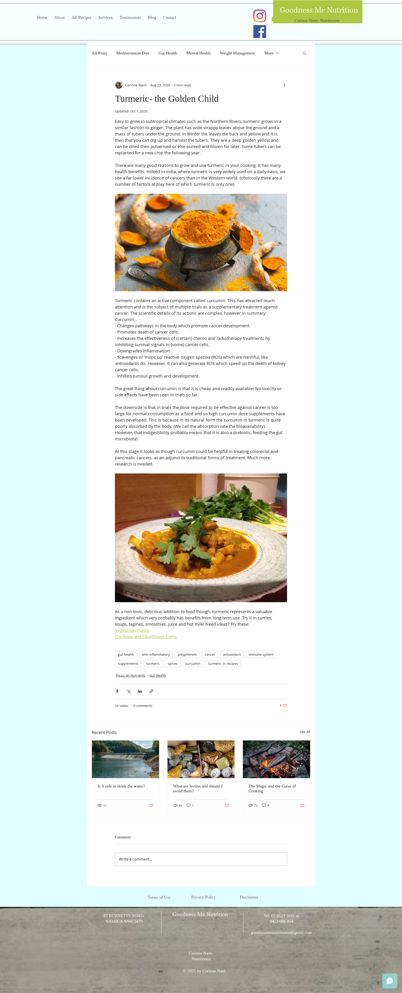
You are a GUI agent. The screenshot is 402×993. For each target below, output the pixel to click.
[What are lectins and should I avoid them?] (201, 759)
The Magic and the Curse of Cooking (272, 788)
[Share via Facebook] (117, 691)
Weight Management (237, 53)
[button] (304, 53)
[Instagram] (259, 16)
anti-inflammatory (156, 654)
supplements (128, 663)
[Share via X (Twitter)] (128, 691)
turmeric (153, 663)
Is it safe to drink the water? (121, 786)
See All (305, 732)
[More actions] (284, 85)
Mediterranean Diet (132, 53)
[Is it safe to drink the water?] (125, 759)
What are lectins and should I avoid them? (198, 788)
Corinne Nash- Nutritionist (316, 20)
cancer (210, 654)
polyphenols (187, 654)
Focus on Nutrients (130, 675)
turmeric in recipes (223, 663)
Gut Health (167, 53)
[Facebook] (259, 31)
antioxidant (232, 654)
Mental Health (198, 53)
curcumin (192, 663)
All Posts (99, 53)
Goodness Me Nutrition (319, 10)
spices (173, 663)
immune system (261, 654)
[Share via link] (151, 691)
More (268, 53)
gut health (126, 654)
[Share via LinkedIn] (140, 691)
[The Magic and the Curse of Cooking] (276, 759)
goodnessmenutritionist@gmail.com (281, 932)
